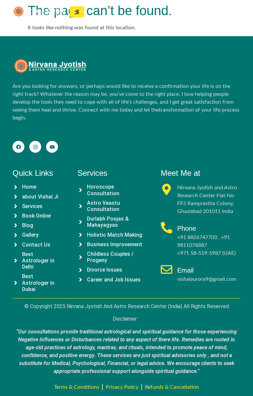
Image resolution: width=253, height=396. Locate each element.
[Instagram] (35, 147)
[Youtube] (52, 147)
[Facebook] (18, 147)
